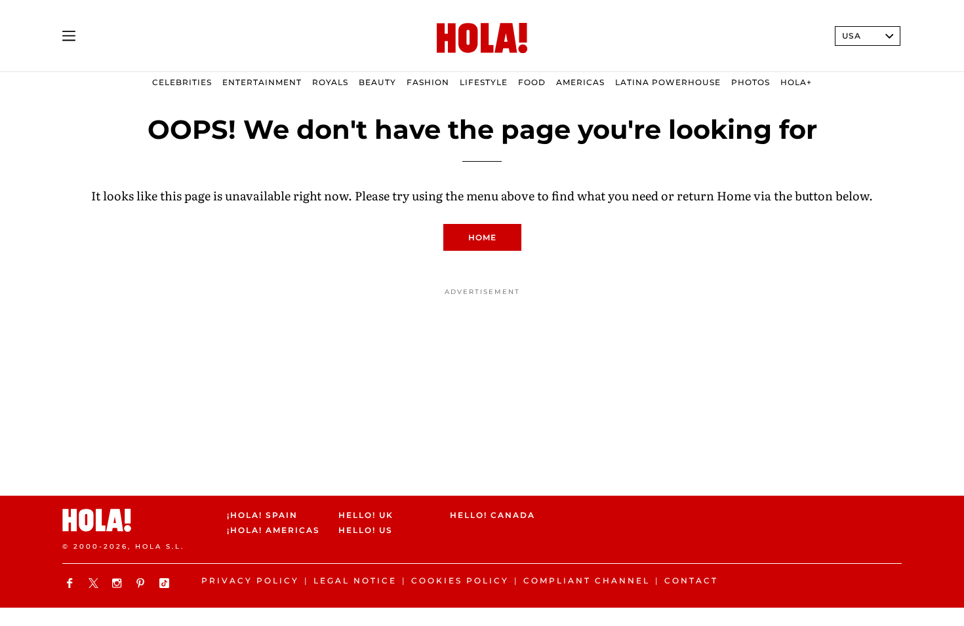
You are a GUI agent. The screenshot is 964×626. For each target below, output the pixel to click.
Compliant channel (586, 580)
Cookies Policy (460, 580)
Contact (691, 580)
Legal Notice (355, 580)
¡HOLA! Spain (262, 515)
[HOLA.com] (482, 38)
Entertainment (262, 82)
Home (482, 237)
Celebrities (182, 82)
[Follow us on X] (95, 583)
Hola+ (796, 82)
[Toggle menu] (68, 36)
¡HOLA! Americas (271, 531)
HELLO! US (365, 531)
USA (851, 36)
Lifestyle (484, 82)
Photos (750, 82)
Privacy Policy (250, 580)
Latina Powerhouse (668, 82)
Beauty (377, 82)
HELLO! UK (365, 515)
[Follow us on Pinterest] (142, 583)
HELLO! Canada (492, 515)
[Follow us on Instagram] (118, 583)
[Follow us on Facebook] (71, 583)
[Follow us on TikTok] (165, 583)
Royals (330, 82)
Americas (580, 82)
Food (532, 82)
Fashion (428, 82)
